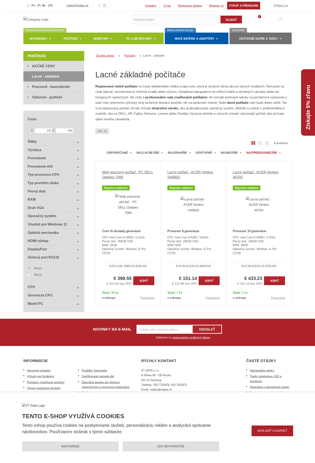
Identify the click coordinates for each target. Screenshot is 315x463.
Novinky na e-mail (112, 329)
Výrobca (34, 150)
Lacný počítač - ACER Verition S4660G (190, 174)
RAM (32, 199)
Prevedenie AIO (40, 166)
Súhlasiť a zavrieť (272, 430)
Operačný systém (42, 216)
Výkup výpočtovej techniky (44, 388)
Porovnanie (147, 297)
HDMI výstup (38, 241)
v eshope (109, 297)
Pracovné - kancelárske (51, 87)
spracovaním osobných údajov (191, 337)
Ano (100, 131)
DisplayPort (37, 249)
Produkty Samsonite (94, 370)
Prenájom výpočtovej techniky (45, 382)
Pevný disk (37, 191)
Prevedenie (37, 158)
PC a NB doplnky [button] (139, 38)
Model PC (35, 303)
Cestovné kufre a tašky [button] (258, 38)
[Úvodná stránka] (35, 19)
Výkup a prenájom (243, 5)
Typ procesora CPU (44, 174)
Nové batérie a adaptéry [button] (194, 38)
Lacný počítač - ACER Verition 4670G (256, 174)
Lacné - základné (45, 76)
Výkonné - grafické (47, 97)
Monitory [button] (101, 38)
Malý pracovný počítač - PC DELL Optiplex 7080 (127, 174)
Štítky (32, 141)
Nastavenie (70, 446)
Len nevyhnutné (170, 446)
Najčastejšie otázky (262, 370)
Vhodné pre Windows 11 (47, 224)
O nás (167, 5)
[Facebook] (99, 5)
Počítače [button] (71, 38)
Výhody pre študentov (40, 376)
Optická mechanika (43, 233)
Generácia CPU (40, 295)
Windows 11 (216, 5)
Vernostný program (38, 370)
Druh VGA (36, 208)
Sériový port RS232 (43, 257)
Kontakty (150, 5)
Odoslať (207, 329)
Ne (36, 274)
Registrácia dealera (190, 5)
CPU (31, 287)
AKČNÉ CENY (43, 66)
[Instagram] (105, 6)
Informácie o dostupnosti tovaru (269, 387)
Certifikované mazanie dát (98, 376)
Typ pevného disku (43, 183)
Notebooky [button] (38, 38)
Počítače (37, 56)
